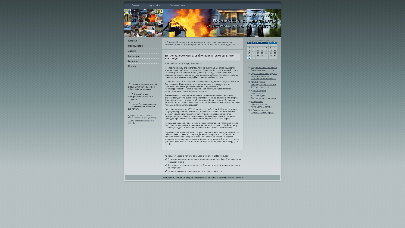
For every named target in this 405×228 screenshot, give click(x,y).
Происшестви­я (135, 45)
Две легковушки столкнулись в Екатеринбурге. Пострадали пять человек (263, 94)
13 (262, 50)
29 (271, 55)
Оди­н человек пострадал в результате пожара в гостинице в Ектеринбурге (264, 76)
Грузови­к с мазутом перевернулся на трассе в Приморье (195, 171)
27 (262, 55)
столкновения (133, 115)
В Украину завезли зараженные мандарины (262, 111)
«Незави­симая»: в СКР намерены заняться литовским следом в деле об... (201, 44)
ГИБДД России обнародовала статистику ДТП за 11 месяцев (263, 84)
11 (253, 50)
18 (254, 53)
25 (254, 55)
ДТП (135, 123)
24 (249, 55)
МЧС (131, 117)
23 (275, 53)
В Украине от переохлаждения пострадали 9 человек (261, 104)
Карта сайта (154, 5)
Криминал (133, 56)
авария (138, 120)
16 (275, 50)
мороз (142, 115)
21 (266, 53)
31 (249, 58)
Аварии (132, 51)
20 (262, 53)
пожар (131, 120)
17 (249, 53)
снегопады (146, 118)
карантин (137, 118)
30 (275, 55)
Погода (132, 66)
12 (258, 50)
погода (154, 118)
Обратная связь (177, 5)
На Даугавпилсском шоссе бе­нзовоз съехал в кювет (264, 68)
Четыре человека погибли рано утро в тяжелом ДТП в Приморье (199, 156)
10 (249, 50)
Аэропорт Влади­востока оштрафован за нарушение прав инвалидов (199, 42)
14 (266, 50)
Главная (135, 5)
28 (266, 55)
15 (271, 50)
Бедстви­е (133, 61)
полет (130, 123)
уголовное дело (147, 120)
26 (258, 55)
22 (271, 53)
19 (258, 53)
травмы (149, 115)
